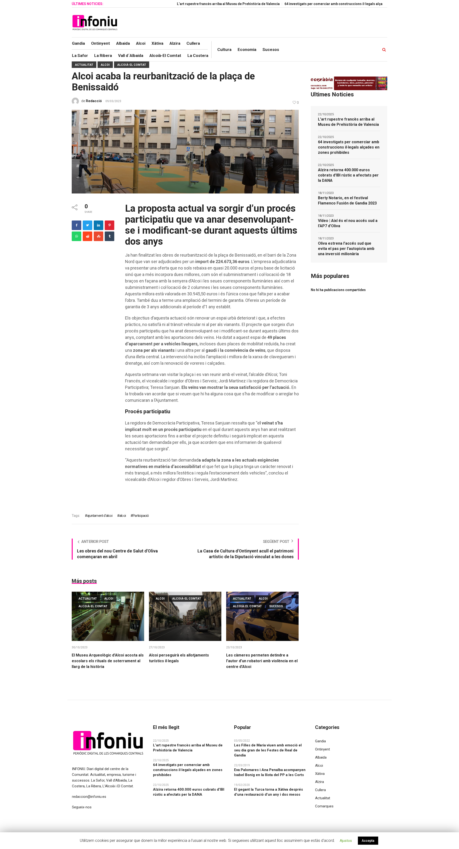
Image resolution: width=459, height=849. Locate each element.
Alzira (319, 782)
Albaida (321, 757)
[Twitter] (87, 225)
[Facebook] (76, 225)
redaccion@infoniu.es (89, 796)
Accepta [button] (368, 841)
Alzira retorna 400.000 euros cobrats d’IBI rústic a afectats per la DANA (348, 175)
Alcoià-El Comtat (131, 64)
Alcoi (105, 64)
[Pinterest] (109, 225)
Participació (141, 515)
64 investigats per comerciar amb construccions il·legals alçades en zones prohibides (328, 4)
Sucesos (276, 606)
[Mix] (98, 236)
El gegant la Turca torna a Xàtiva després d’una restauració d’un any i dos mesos (268, 792)
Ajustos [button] (346, 840)
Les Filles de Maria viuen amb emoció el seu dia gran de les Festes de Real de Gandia (268, 750)
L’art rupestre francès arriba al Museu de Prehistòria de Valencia (203, 4)
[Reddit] (87, 236)
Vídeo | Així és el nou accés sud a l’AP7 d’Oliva (347, 223)
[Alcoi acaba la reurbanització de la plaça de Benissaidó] (185, 151)
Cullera (320, 790)
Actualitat (84, 64)
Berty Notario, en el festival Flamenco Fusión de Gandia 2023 (347, 200)
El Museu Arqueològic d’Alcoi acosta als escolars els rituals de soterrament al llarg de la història (108, 661)
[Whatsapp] (76, 236)
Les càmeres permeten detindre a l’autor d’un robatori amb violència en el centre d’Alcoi (262, 661)
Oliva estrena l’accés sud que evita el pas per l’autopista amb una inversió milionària (346, 248)
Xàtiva (320, 774)
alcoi (122, 515)
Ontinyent (322, 749)
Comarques (324, 806)
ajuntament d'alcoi (99, 515)
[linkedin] (98, 225)
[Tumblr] (109, 236)
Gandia (320, 741)
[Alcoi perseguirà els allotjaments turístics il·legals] (185, 616)
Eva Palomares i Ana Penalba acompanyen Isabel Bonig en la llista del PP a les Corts (270, 772)
